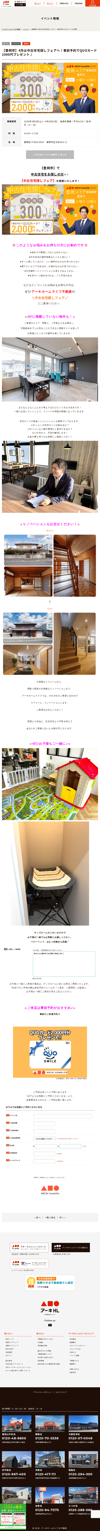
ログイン (9, 1355)
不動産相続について (45, 1354)
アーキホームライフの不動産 (6, 4)
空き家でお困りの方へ (46, 1357)
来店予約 (73, 1372)
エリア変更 (19, 5)
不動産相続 (78, 3)
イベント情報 (74, 1355)
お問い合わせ (74, 1369)
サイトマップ (61, 1392)
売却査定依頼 (42, 1345)
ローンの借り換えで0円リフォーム (18, 1370)
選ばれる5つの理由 (44, 1351)
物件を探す (10, 1349)
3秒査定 (40, 1342)
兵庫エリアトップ (12, 1345)
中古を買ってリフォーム (14, 1364)
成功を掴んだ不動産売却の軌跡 (49, 1364)
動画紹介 (73, 1364)
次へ (61, 1217)
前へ (38, 1217)
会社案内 (73, 1339)
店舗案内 (73, 1342)
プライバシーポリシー (42, 1392)
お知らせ (73, 1352)
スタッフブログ (75, 1349)
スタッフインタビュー (78, 1345)
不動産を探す (64, 3)
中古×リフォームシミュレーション (18, 1367)
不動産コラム (74, 1361)
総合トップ (10, 1339)
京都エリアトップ (12, 1342)
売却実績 (41, 1361)
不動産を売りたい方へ (46, 1339)
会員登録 (9, 1352)
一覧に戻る (50, 1217)
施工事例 (9, 1361)
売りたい (50, 3)
